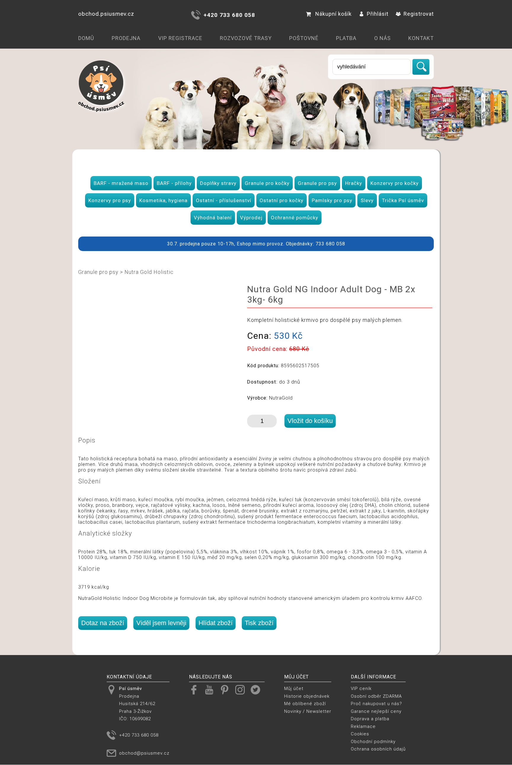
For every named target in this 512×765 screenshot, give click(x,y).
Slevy (367, 200)
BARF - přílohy (174, 183)
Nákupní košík (333, 14)
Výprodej (251, 218)
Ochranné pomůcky (294, 218)
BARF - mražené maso (121, 183)
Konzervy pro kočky (394, 183)
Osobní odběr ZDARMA (376, 696)
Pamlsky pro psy (332, 200)
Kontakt (421, 38)
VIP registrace (180, 38)
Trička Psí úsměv (403, 200)
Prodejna (126, 38)
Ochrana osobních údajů (378, 749)
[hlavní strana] (101, 116)
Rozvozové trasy (246, 38)
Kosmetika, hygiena (163, 200)
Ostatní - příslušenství (223, 200)
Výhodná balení (213, 218)
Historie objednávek (306, 696)
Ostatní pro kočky (281, 200)
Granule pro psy (317, 183)
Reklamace (363, 726)
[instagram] (242, 689)
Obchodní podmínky (373, 741)
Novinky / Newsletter (307, 711)
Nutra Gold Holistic (149, 272)
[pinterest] (227, 689)
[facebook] (196, 689)
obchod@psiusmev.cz (144, 753)
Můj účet (293, 688)
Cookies (360, 734)
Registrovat (419, 14)
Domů (86, 38)
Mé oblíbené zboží (305, 703)
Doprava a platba (370, 718)
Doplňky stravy (218, 183)
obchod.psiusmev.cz (106, 13)
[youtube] (211, 689)
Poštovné (304, 38)
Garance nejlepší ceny (376, 711)
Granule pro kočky (267, 183)
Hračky (353, 183)
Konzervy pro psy (109, 200)
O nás (382, 38)
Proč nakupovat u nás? (376, 703)
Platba (346, 38)
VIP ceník (361, 688)
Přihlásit (377, 14)
